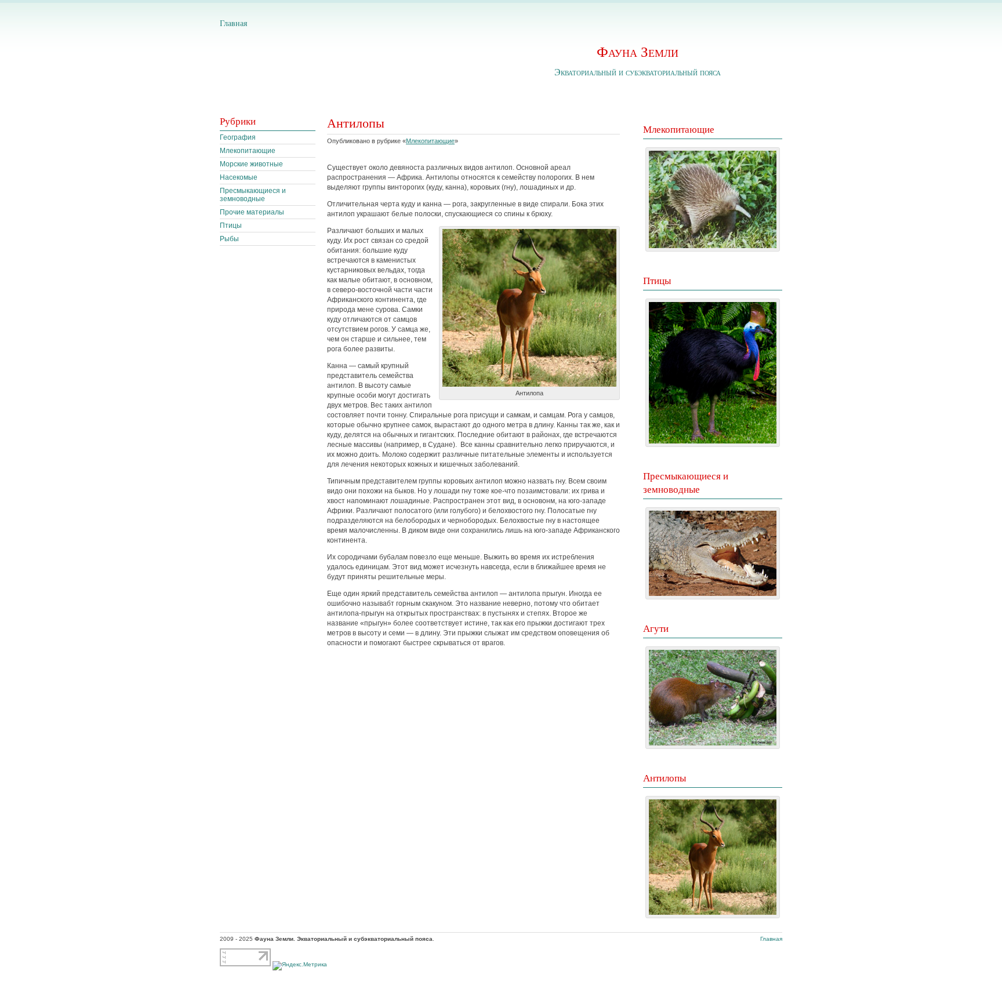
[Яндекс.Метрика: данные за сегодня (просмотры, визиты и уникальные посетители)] (300, 965)
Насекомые (238, 177)
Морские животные (251, 164)
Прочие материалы (252, 212)
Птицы (231, 225)
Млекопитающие (247, 151)
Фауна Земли (637, 51)
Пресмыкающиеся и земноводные (253, 195)
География (238, 137)
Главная (233, 22)
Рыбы (229, 239)
